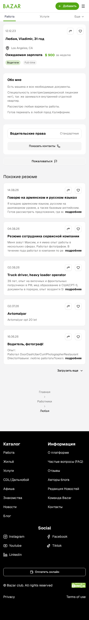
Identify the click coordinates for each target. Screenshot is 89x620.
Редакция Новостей (63, 489)
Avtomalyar (16, 313)
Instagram (16, 536)
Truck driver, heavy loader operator (36, 275)
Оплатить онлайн (47, 572)
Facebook (59, 536)
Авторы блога (58, 480)
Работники (44, 401)
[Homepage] (12, 6)
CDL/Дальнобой (16, 480)
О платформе (58, 452)
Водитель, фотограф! (25, 344)
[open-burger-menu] (83, 6)
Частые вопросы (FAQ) (65, 461)
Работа (9, 16)
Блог (7, 516)
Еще (77, 16)
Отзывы (54, 470)
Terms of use (76, 597)
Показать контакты (42, 146)
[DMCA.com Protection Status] (78, 585)
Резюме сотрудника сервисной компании (43, 236)
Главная (44, 392)
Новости (10, 507)
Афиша (8, 489)
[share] (70, 31)
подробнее (73, 212)
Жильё (8, 461)
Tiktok (57, 545)
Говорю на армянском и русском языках (42, 197)
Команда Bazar (59, 498)
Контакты (55, 507)
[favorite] (80, 31)
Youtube (15, 545)
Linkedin (15, 554)
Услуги (44, 16)
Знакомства (12, 498)
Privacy (9, 597)
